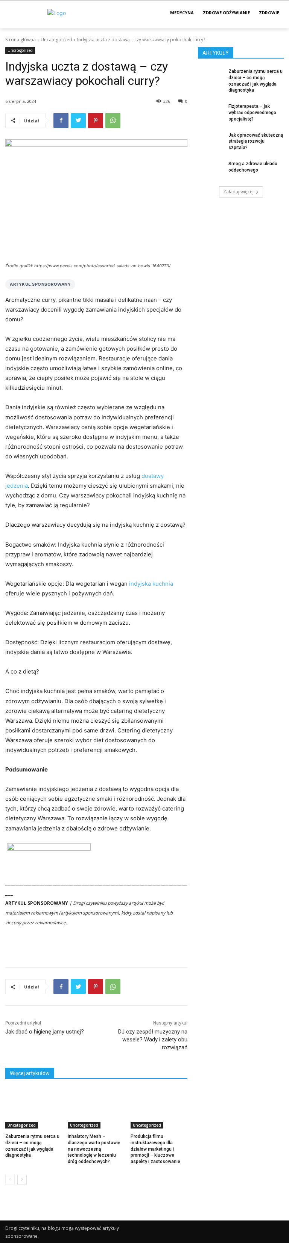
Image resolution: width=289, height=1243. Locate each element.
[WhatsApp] (112, 120)
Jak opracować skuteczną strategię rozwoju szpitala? (255, 142)
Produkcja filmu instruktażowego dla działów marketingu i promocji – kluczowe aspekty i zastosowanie (155, 1149)
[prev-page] (10, 1179)
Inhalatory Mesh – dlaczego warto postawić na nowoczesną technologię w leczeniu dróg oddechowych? (94, 1149)
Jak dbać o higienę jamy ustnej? (44, 1031)
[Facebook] (60, 120)
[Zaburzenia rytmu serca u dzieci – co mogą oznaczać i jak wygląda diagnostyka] (33, 1108)
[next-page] (22, 1179)
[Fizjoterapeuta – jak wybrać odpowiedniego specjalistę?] (211, 112)
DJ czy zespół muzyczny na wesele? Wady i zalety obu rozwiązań (152, 1039)
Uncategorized (56, 39)
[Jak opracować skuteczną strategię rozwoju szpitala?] (211, 141)
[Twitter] (78, 120)
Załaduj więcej (238, 191)
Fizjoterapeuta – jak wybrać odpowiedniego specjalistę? (252, 113)
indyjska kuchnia (151, 583)
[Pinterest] (95, 120)
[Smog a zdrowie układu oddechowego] (211, 170)
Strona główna (20, 39)
